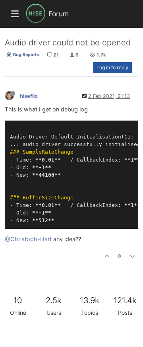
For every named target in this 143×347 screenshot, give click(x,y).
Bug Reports (25, 54)
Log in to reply (112, 67)
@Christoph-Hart (28, 239)
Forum (58, 14)
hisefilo (29, 96)
